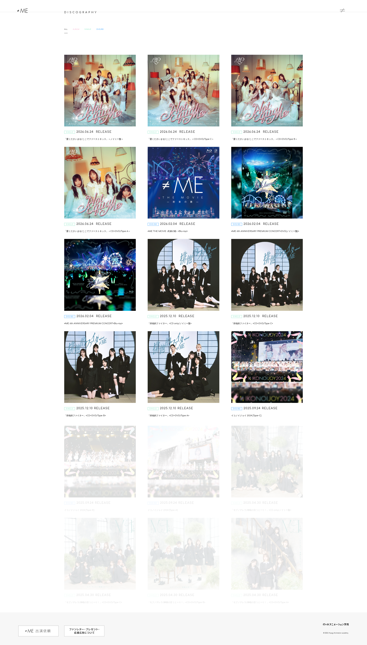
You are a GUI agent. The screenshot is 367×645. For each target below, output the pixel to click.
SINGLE (87, 29)
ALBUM (76, 29)
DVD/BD (100, 29)
